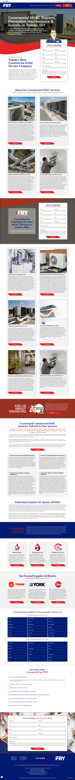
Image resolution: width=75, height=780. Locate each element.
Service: (43, 61)
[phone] (38, 758)
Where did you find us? (46, 65)
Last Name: (56, 49)
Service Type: (56, 61)
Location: (43, 57)
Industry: (56, 57)
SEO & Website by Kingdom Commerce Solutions (48, 777)
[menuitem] (30, 5)
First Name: (44, 49)
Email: (55, 53)
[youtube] (7, 1)
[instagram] (5, 1)
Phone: (43, 53)
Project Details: (45, 70)
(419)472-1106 (13, 759)
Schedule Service (67, 5)
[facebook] (3, 1)
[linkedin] (6, 1)
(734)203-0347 (23, 759)
